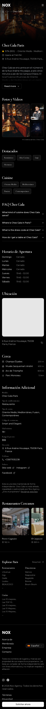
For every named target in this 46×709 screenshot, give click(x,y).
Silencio (28, 572)
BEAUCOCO (7, 584)
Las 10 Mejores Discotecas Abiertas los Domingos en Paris (11, 608)
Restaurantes (8, 568)
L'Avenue (6, 572)
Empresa (6, 648)
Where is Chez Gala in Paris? (16, 223)
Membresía (8, 643)
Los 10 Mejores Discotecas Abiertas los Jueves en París (11, 611)
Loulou (5, 581)
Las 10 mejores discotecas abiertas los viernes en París (10, 605)
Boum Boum (31, 584)
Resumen (36, 562)
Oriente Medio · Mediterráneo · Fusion (31, 51)
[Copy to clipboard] (42, 343)
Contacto (7, 652)
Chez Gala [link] (17, 11)
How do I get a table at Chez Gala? (20, 237)
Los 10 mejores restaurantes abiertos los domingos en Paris (11, 599)
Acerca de (7, 639)
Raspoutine (30, 575)
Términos (7, 695)
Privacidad (7, 699)
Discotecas (30, 568)
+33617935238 (12, 459)
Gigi (3, 575)
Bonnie (28, 581)
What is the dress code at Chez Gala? (21, 230)
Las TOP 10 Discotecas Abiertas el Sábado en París (11, 602)
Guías (5, 595)
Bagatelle (29, 578)
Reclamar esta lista (29, 492)
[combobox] (35, 646)
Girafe (4, 578)
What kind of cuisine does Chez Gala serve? (21, 214)
